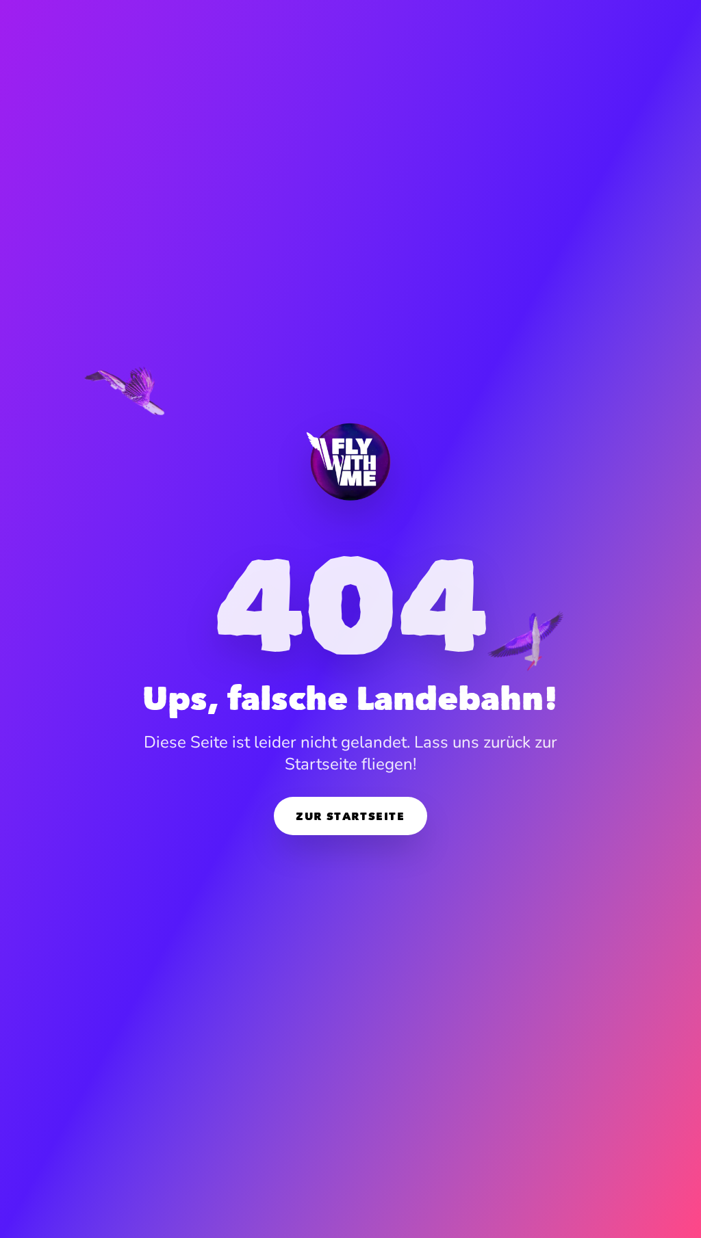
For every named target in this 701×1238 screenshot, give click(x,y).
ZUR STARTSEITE (350, 816)
